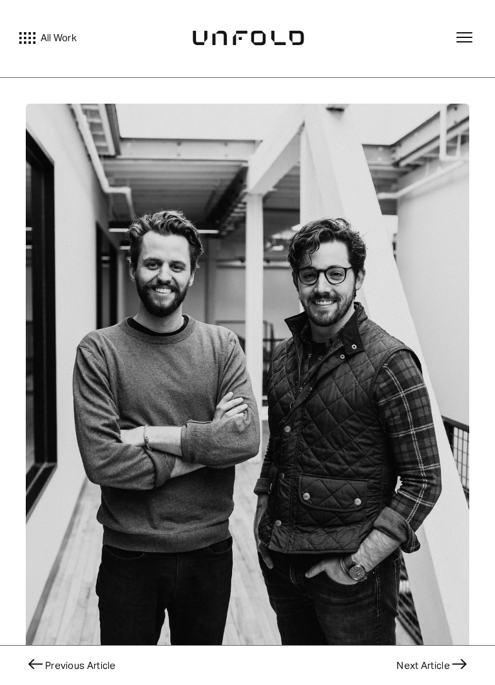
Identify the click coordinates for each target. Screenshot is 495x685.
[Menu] (466, 38)
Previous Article (80, 665)
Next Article (423, 665)
